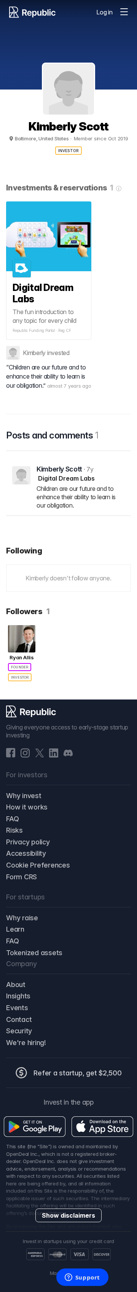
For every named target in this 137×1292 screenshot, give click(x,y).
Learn (15, 929)
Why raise (22, 918)
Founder (19, 667)
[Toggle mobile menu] (124, 12)
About (15, 985)
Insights (18, 996)
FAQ (12, 819)
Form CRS (21, 877)
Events (17, 1008)
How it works (27, 807)
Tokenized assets (34, 953)
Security (19, 1031)
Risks (14, 830)
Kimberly (34, 353)
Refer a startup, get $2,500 (77, 1073)
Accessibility (26, 853)
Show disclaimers (68, 1215)
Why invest (23, 796)
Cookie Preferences (38, 865)
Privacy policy (28, 842)
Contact (19, 1019)
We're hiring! (26, 1043)
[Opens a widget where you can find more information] (82, 1277)
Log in (104, 12)
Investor (68, 150)
